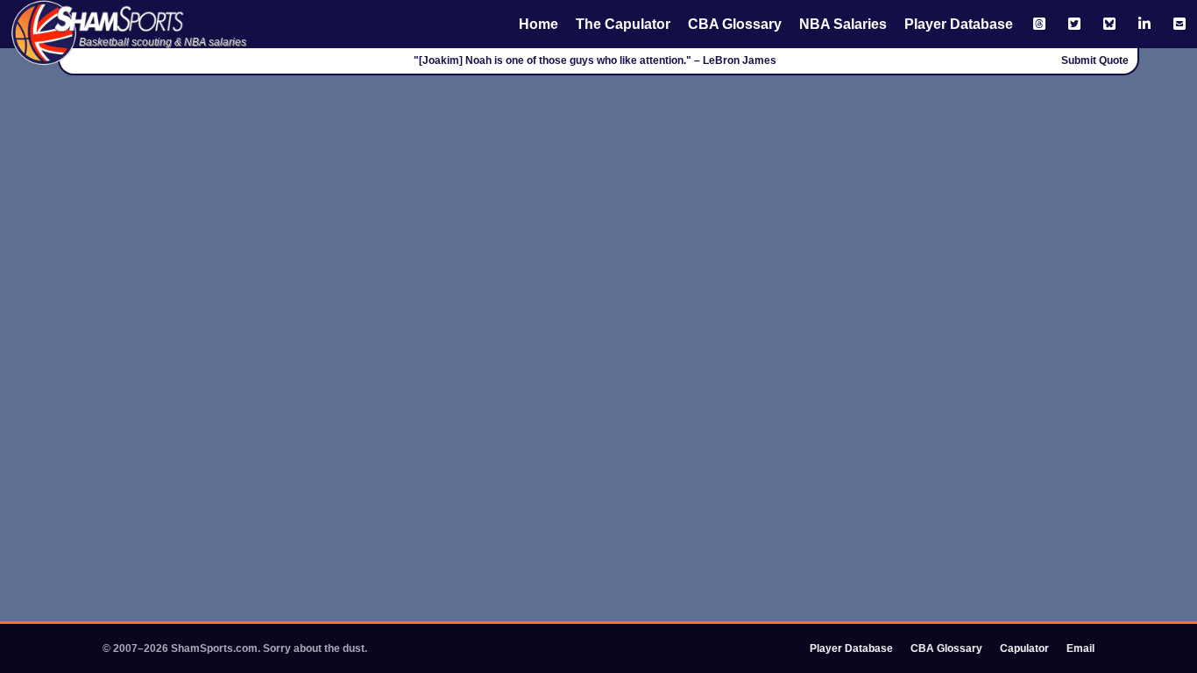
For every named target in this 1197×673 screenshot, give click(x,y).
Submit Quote (1095, 60)
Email (1080, 648)
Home (538, 24)
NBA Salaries (843, 24)
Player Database (958, 24)
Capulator (1024, 648)
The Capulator (623, 24)
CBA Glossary (735, 24)
